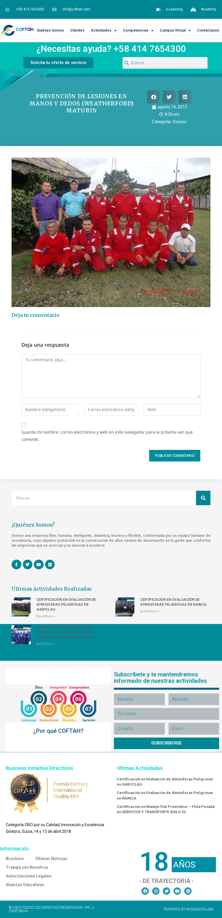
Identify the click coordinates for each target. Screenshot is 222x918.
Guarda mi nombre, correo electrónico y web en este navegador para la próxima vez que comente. (107, 435)
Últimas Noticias (51, 858)
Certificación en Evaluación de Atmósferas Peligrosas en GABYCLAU (66, 605)
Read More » (45, 616)
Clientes (77, 30)
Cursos (179, 121)
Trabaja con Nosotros (27, 867)
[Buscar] (203, 498)
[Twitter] (166, 891)
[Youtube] (177, 891)
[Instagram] (156, 891)
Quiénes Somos (50, 30)
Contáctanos (208, 30)
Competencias (135, 30)
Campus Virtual (173, 30)
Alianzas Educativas (25, 884)
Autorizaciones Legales (28, 876)
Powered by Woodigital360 (188, 909)
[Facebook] (145, 891)
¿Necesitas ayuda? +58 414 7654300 (111, 48)
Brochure (15, 858)
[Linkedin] (188, 891)
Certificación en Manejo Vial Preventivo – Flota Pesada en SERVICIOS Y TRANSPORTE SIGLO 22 (66, 632)
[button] (153, 96)
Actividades (101, 30)
